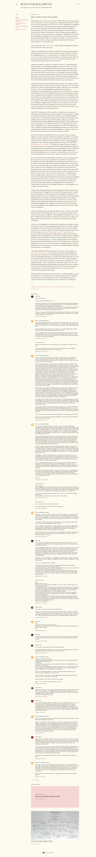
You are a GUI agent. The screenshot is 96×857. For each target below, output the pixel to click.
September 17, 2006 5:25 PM (41, 338)
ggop (36, 621)
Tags (29, 7)
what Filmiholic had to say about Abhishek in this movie (60, 232)
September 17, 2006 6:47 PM (41, 351)
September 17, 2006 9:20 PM (41, 420)
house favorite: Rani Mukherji (55, 286)
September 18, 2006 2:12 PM (41, 630)
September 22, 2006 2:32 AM (41, 696)
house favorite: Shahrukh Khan (67, 286)
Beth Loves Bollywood (36, 4)
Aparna (37, 687)
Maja (36, 296)
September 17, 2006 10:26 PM (41, 479)
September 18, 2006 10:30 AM (41, 576)
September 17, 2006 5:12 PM (41, 316)
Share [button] (17, 14)
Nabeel (37, 700)
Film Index (24, 7)
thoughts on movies (21, 29)
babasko (37, 607)
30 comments (37, 843)
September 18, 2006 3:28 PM (41, 652)
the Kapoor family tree (41, 841)
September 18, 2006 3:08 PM (41, 641)
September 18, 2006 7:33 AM (41, 497)
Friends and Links (46, 7)
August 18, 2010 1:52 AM (40, 712)
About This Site (35, 7)
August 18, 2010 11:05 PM (40, 758)
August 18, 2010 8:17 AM (40, 732)
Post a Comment (35, 779)
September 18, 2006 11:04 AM (41, 603)
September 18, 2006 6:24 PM (41, 683)
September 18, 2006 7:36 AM (41, 508)
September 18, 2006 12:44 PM (41, 617)
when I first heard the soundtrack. (40, 253)
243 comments (42, 798)
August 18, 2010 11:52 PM (40, 776)
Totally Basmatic (49, 45)
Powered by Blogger (49, 852)
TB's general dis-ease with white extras (41, 144)
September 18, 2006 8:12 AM (41, 536)
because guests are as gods (48, 796)
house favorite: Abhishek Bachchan (41, 286)
